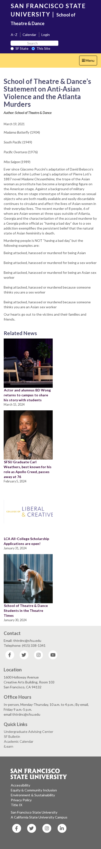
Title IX (16, 805)
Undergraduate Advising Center (28, 731)
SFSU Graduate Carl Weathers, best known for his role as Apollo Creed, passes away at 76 (27, 469)
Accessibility (20, 785)
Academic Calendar (18, 741)
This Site (43, 48)
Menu (89, 61)
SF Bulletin (12, 736)
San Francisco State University (34, 812)
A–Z (14, 34)
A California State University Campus (39, 817)
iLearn (8, 746)
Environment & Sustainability (33, 795)
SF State (21, 48)
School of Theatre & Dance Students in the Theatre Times (26, 610)
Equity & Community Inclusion (34, 790)
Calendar (29, 34)
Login (45, 34)
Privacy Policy (21, 800)
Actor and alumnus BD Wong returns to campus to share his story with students (27, 395)
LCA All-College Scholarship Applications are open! (26, 541)
